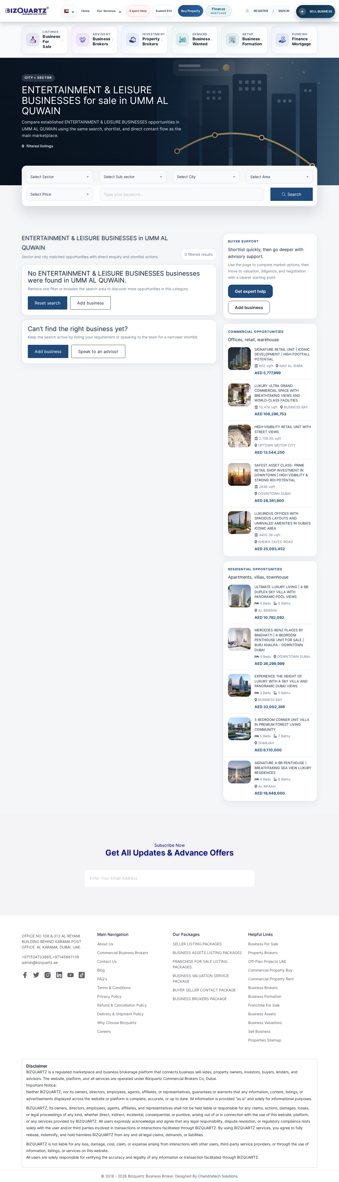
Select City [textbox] (186, 176)
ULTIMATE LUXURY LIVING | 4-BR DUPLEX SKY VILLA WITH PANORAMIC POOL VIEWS (281, 592)
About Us (105, 944)
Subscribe (235, 878)
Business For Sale (263, 944)
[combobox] (59, 176)
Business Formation (264, 996)
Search (293, 194)
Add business (90, 303)
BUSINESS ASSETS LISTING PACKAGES (207, 952)
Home (85, 11)
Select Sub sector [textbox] (119, 176)
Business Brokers (263, 987)
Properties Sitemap (264, 1040)
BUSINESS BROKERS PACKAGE (200, 998)
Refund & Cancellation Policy (122, 1005)
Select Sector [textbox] (42, 176)
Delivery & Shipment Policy (120, 1014)
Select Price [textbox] (40, 194)
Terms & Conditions (114, 987)
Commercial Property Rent (271, 979)
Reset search (47, 303)
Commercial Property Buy (270, 970)
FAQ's (102, 979)
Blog (101, 970)
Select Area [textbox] (260, 176)
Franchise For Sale (264, 1005)
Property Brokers (263, 952)
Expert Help (138, 11)
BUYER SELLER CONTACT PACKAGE (204, 990)
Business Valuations (265, 1022)
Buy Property (190, 11)
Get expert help (250, 291)
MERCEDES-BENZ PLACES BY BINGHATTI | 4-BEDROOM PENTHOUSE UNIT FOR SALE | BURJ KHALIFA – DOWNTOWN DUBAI (279, 640)
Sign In (283, 11)
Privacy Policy (109, 996)
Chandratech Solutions (217, 1176)
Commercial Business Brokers (122, 952)
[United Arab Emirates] (69, 11)
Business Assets (262, 1014)
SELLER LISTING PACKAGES (197, 944)
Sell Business (259, 1031)
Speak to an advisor (98, 351)
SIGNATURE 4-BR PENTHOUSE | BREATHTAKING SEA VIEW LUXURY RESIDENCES (283, 768)
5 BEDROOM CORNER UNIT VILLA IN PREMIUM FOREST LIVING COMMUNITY (282, 724)
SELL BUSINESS (321, 11)
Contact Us (107, 961)
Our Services (106, 11)
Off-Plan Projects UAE (267, 961)
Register (261, 11)
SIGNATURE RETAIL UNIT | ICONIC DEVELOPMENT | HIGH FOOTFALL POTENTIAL (282, 354)
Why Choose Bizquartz (117, 1022)
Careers (104, 1031)
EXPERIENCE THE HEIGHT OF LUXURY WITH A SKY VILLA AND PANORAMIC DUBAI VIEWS (281, 681)
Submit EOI (164, 11)
